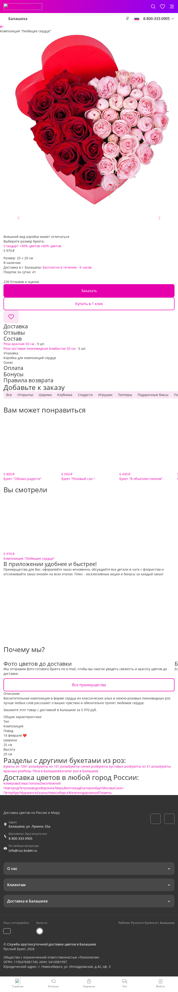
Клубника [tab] (64, 395)
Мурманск (28, 792)
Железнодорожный (84, 792)
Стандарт (11, 246)
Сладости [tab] (85, 395)
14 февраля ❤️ (15, 735)
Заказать (89, 290)
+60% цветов (51, 246)
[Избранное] (162, 6)
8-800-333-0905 (20, 838)
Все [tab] (9, 395)
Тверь (59, 788)
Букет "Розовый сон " (78, 476)
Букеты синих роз (82, 766)
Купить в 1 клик (89, 303)
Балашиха (17, 18)
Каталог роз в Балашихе (79, 771)
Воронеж (48, 788)
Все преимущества (89, 684)
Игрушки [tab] (105, 395)
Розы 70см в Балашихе (41, 771)
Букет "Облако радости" (22, 476)
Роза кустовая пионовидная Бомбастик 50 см (39, 348)
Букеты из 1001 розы (20, 766)
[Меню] (172, 6)
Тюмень (105, 792)
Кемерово (11, 783)
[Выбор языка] (137, 18)
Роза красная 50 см (18, 344)
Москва (108, 788)
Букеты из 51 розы (144, 766)
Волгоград (72, 788)
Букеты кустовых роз (113, 766)
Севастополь (29, 783)
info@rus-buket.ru (23, 850)
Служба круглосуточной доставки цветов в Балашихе (51, 944)
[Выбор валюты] (127, 18)
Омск (44, 783)
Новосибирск (58, 792)
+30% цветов (29, 246)
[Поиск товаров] (153, 6)
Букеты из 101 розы (52, 766)
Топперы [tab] (125, 395)
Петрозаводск (30, 788)
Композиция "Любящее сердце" (29, 556)
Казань (42, 792)
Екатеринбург (91, 788)
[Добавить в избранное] (11, 316)
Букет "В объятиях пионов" (141, 476)
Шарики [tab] (45, 395)
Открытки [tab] (25, 395)
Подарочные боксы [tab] (153, 395)
